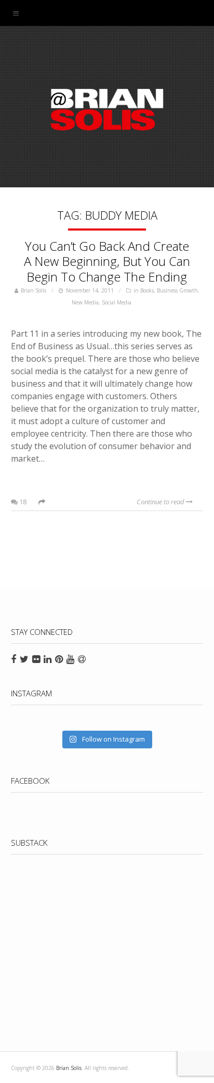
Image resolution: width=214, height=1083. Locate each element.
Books (147, 290)
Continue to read (161, 501)
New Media (85, 302)
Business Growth (177, 290)
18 (22, 501)
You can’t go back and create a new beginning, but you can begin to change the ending (107, 261)
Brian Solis (107, 109)
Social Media (116, 302)
